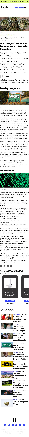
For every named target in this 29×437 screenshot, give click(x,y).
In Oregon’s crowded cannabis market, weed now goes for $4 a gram (20, 338)
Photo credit (2, 32)
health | (15, 352)
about (16, 429)
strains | (15, 399)
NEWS (2, 11)
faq (13, 429)
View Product (10, 303)
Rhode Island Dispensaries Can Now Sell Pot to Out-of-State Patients (20, 357)
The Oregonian (24, 115)
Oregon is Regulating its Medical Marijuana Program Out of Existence (19, 394)
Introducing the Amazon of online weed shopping (20, 366)
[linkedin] (11, 266)
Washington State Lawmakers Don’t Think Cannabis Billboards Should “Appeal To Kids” (20, 385)
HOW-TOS (6, 11)
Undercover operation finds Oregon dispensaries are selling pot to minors (20, 319)
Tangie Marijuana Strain (20, 403)
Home (1, 35)
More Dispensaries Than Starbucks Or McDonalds (19, 347)
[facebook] (1, 266)
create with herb (21, 431)
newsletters (8, 433)
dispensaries (23, 429)
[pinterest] (8, 266)
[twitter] (4, 266)
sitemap (21, 433)
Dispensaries (12, 11)
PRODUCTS (22, 11)
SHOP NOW (10, 301)
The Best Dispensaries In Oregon (19, 376)
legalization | (17, 314)
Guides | (15, 371)
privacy (3, 429)
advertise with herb (19, 7)
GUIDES (26, 11)
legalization (9, 35)
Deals (17, 11)
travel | (15, 324)
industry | (16, 333)
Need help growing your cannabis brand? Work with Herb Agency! (14, 1)
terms (8, 429)
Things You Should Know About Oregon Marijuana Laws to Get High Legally (19, 328)
